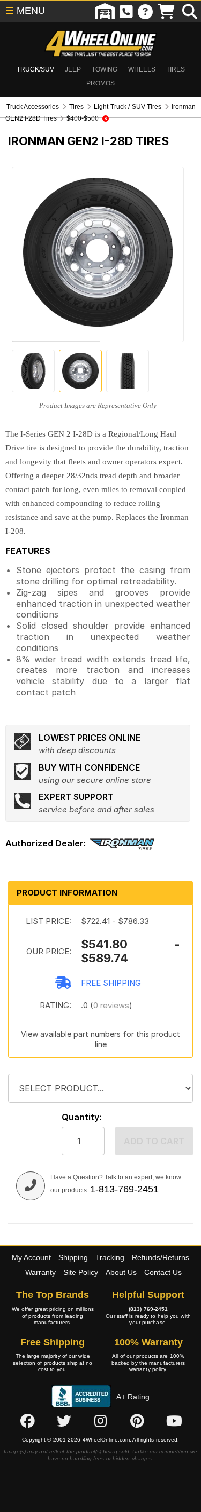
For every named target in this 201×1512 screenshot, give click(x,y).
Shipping (73, 1257)
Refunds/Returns (160, 1257)
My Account (31, 1257)
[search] (189, 11)
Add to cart (154, 1141)
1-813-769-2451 (124, 1189)
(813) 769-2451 (148, 1309)
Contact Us (163, 1272)
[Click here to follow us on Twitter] (64, 1420)
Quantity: (81, 1117)
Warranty (40, 1272)
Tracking (109, 1257)
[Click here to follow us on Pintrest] (137, 1420)
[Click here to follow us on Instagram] (100, 1420)
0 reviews (111, 1005)
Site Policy (80, 1272)
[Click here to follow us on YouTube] (174, 1420)
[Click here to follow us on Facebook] (27, 1420)
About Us (121, 1272)
